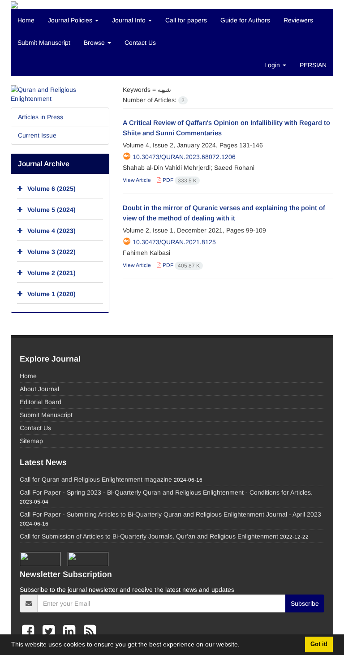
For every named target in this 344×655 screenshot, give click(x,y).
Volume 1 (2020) (51, 293)
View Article (137, 180)
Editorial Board (40, 401)
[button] (242, 645)
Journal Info (129, 20)
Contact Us (140, 42)
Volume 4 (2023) (51, 230)
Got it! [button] (318, 644)
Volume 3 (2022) (51, 251)
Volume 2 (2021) (51, 272)
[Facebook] (30, 631)
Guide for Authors (245, 20)
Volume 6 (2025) (51, 188)
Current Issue (37, 135)
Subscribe (305, 603)
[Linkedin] (71, 631)
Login (273, 65)
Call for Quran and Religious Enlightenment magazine (96, 479)
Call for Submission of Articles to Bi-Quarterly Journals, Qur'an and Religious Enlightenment (149, 536)
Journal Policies (71, 20)
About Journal (39, 388)
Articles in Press (40, 117)
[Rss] (90, 631)
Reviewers (298, 20)
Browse (95, 42)
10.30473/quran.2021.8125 (174, 242)
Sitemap (31, 440)
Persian (313, 65)
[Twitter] (50, 631)
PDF (179, 180)
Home (25, 20)
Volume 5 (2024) (51, 209)
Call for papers (186, 20)
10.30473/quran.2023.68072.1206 (184, 156)
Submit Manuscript (43, 42)
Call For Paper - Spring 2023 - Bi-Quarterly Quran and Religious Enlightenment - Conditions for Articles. (166, 492)
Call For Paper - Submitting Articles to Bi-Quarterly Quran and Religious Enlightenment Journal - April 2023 (170, 514)
